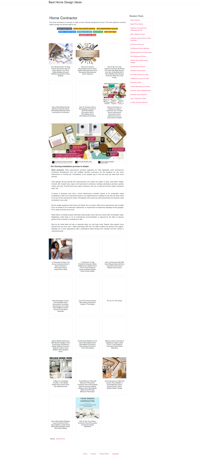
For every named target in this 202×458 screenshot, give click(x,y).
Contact (93, 454)
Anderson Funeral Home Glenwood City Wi (138, 29)
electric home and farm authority (84, 29)
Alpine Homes (135, 20)
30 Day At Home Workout (138, 102)
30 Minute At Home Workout (139, 48)
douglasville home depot (87, 35)
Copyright (115, 454)
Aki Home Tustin (135, 82)
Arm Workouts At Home (138, 56)
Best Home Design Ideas (65, 2)
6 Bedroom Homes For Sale (139, 78)
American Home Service (138, 94)
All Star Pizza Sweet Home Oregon (139, 61)
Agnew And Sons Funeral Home (141, 52)
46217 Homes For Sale (138, 98)
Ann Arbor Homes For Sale (139, 74)
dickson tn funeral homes (67, 32)
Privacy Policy (104, 454)
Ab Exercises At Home (137, 66)
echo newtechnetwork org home (107, 29)
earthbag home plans (84, 32)
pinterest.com (60, 439)
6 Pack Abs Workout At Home (140, 86)
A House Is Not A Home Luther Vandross (140, 39)
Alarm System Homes (137, 34)
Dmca (85, 454)
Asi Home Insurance (137, 44)
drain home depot (110, 32)
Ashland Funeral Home (138, 70)
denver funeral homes (64, 29)
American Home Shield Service (140, 90)
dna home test (98, 32)
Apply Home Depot (136, 24)
